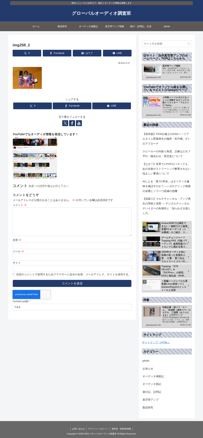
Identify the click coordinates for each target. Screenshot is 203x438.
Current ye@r (21, 301)
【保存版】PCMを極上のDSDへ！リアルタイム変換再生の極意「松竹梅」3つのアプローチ (166, 139)
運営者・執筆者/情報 (121, 429)
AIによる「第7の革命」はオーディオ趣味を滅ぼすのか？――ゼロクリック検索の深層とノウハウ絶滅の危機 (167, 186)
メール (18, 251)
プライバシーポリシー (98, 429)
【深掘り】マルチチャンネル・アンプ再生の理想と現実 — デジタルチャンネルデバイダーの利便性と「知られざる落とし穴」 (167, 206)
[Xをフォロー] (65, 123)
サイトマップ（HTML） (156, 342)
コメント (20, 205)
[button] (188, 43)
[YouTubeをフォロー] (79, 123)
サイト (17, 262)
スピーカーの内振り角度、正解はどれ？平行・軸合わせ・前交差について (167, 154)
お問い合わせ (78, 429)
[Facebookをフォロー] (72, 123)
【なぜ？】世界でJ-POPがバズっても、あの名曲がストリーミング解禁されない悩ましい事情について (167, 169)
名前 (17, 239)
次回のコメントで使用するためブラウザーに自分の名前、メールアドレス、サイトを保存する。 (73, 274)
